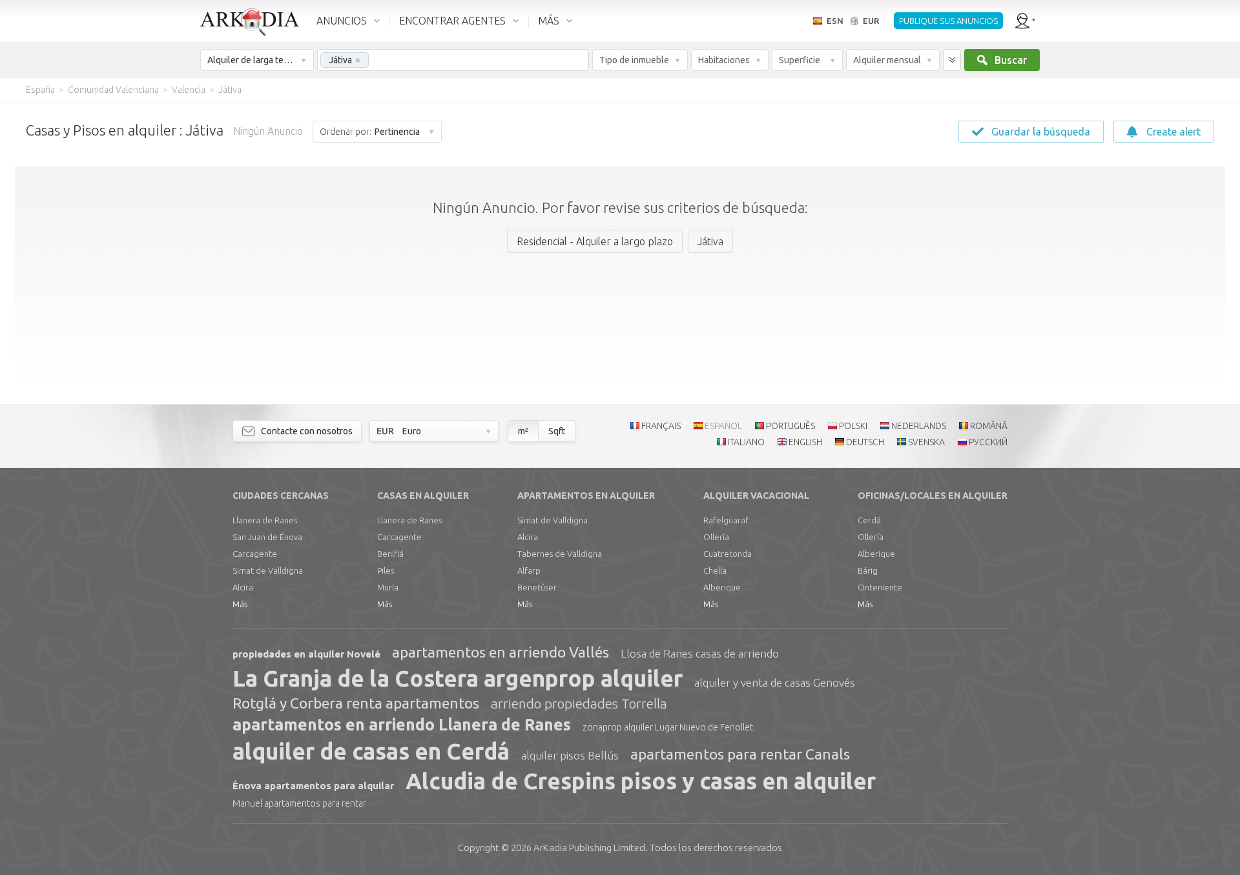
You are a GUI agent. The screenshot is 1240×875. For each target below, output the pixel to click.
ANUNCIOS (341, 20)
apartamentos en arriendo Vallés (500, 652)
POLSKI (853, 426)
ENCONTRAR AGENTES (452, 20)
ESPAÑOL (723, 426)
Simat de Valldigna (267, 570)
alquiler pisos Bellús (570, 755)
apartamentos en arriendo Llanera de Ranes (401, 725)
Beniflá (390, 553)
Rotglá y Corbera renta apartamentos (355, 703)
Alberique (722, 587)
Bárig (868, 570)
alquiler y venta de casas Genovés (774, 682)
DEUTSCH (865, 442)
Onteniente (880, 587)
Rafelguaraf (726, 520)
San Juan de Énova (267, 536)
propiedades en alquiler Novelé (306, 654)
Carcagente (254, 553)
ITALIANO (746, 442)
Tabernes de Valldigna (559, 553)
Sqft (556, 431)
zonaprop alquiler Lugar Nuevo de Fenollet (668, 727)
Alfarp (529, 570)
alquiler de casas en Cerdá (371, 751)
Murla (387, 587)
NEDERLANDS (918, 426)
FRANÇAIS (661, 426)
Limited (589, 847)
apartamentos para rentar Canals (740, 754)
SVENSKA (926, 442)
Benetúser (537, 587)
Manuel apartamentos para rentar (299, 803)
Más (239, 603)
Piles (385, 570)
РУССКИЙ (988, 442)
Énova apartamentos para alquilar (313, 785)
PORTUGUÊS (790, 426)
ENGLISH (805, 442)
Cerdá (869, 520)
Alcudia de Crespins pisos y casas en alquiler (641, 781)
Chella (715, 570)
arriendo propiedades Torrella (579, 703)
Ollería (716, 536)
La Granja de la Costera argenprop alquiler (457, 678)
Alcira (242, 587)
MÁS (548, 20)
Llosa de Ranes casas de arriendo (700, 653)
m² (523, 431)
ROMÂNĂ (989, 426)
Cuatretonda (727, 553)
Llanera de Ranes (264, 520)
